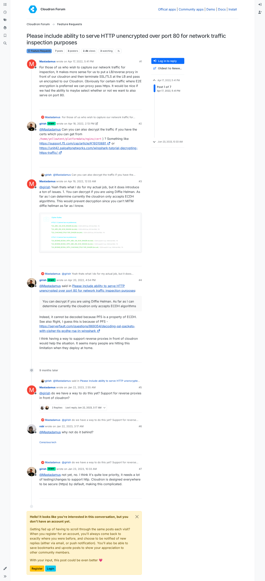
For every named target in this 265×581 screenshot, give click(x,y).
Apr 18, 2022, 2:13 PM (81, 123)
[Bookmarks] (5, 36)
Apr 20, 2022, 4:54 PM (82, 280)
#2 (140, 123)
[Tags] (5, 20)
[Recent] (5, 12)
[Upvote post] (132, 105)
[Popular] (5, 28)
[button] (5, 569)
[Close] (137, 516)
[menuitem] (259, 5)
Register (37, 568)
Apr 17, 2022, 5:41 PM (81, 61)
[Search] (5, 43)
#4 (140, 280)
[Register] (259, 12)
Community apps (191, 9)
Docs (222, 9)
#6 (140, 426)
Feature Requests (40, 50)
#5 (140, 387)
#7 (140, 468)
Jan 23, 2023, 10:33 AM (82, 468)
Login (50, 568)
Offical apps (167, 9)
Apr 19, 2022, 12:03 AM (82, 181)
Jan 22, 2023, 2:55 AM (82, 387)
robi (41, 426)
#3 (140, 181)
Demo (210, 9)
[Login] (259, 5)
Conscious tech (47, 442)
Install (233, 9)
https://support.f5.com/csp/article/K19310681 (72, 143)
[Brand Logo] (32, 9)
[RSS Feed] (119, 51)
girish (42, 123)
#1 (140, 61)
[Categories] (5, 5)
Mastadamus (47, 61)
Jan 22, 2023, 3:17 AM (70, 426)
